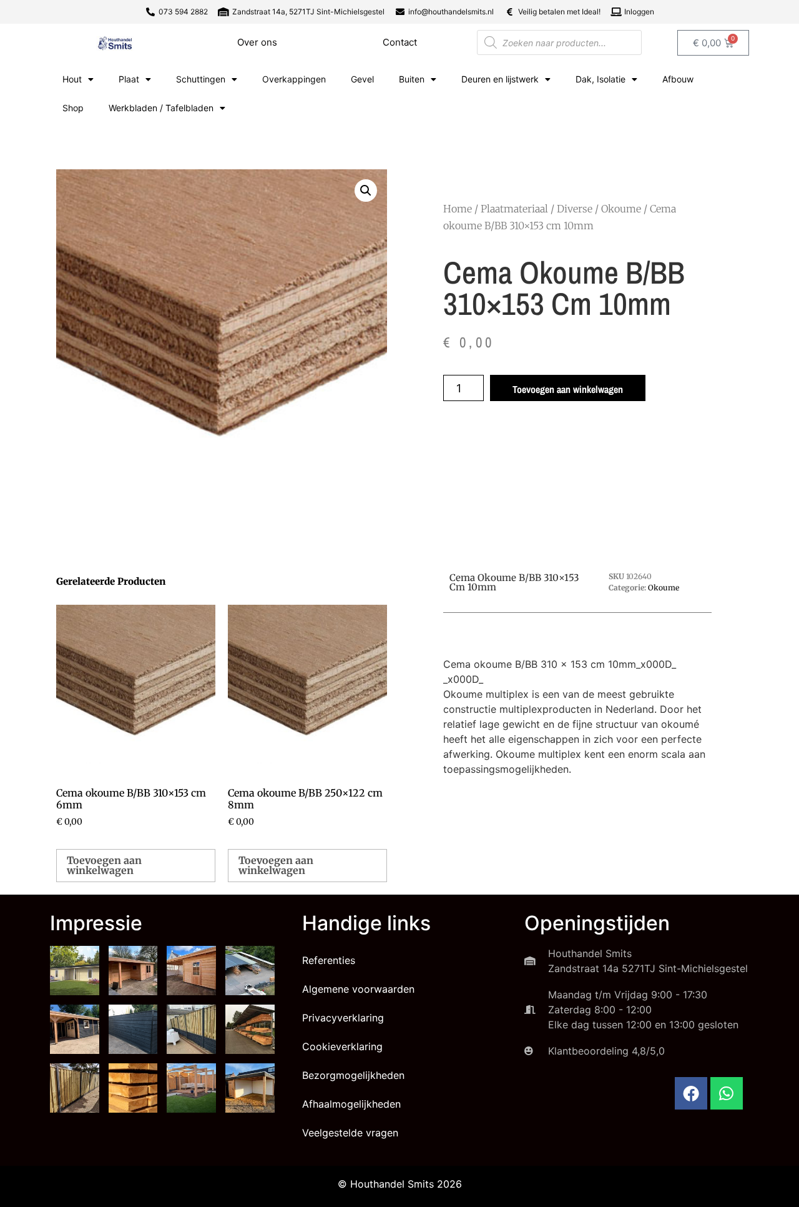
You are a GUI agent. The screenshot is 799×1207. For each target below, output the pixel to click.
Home (457, 208)
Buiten (411, 79)
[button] (366, 190)
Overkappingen (294, 79)
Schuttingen (200, 79)
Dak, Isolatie (600, 79)
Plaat (129, 79)
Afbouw (678, 79)
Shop (73, 107)
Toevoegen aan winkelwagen (567, 389)
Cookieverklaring (342, 1046)
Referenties (328, 960)
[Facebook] (691, 1093)
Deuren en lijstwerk (500, 79)
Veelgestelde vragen (350, 1132)
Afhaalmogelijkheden (351, 1104)
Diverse (574, 208)
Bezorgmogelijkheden (353, 1075)
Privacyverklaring (343, 1017)
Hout (72, 79)
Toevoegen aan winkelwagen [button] (104, 865)
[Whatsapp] (726, 1093)
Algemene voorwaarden (358, 989)
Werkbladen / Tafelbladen (161, 107)
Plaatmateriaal (514, 208)
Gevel (362, 79)
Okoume (621, 208)
